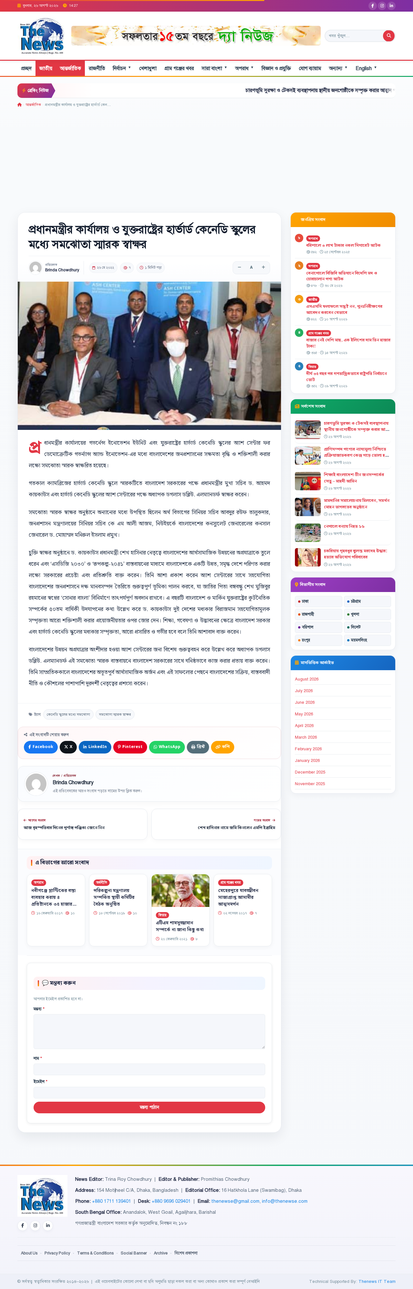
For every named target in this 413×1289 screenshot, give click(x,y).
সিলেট (356, 627)
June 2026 (305, 702)
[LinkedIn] (391, 6)
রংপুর (306, 640)
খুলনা (355, 614)
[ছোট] (239, 268)
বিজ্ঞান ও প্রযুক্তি (276, 68)
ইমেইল (40, 1081)
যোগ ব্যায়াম (310, 68)
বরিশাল (307, 627)
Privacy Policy (57, 1253)
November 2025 (310, 783)
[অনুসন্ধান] (389, 36)
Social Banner (134, 1253)
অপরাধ (244, 68)
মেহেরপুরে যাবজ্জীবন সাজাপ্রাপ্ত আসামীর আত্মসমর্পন (238, 897)
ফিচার (162, 915)
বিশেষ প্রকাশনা (186, 1253)
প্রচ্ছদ (26, 68)
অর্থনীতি (101, 882)
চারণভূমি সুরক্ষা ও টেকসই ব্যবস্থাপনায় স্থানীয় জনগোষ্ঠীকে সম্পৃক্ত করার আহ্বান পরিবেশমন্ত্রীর (285, 90)
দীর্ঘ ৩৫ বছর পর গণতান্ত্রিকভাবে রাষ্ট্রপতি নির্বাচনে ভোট (346, 376)
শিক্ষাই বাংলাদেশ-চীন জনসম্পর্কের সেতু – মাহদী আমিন (354, 477)
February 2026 (308, 749)
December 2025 (310, 772)
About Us (29, 1253)
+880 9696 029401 (171, 1201)
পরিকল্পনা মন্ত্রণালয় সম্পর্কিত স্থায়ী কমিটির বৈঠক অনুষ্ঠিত (114, 897)
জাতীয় (45, 68)
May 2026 (304, 714)
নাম (38, 1058)
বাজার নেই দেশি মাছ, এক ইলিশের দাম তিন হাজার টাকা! (348, 343)
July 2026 (304, 690)
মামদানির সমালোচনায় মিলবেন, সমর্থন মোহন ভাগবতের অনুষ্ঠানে (356, 503)
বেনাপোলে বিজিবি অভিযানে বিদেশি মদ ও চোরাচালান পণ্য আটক (341, 276)
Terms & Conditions (95, 1253)
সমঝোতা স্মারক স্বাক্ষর (115, 714)
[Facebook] (372, 6)
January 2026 (307, 760)
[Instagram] (382, 6)
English (366, 68)
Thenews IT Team (377, 1281)
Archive (160, 1253)
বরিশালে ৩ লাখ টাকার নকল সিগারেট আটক (343, 245)
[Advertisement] (206, 156)
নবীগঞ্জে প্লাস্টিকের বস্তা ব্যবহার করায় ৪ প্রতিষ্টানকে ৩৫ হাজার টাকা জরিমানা (53, 900)
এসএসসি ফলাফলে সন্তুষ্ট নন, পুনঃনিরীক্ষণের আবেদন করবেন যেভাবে (344, 309)
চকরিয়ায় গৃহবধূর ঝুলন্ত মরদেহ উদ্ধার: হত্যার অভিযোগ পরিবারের (355, 554)
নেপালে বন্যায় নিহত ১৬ (344, 526)
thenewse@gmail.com (235, 1201)
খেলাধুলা (147, 68)
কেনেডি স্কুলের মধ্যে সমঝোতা (68, 714)
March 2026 (306, 737)
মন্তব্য (39, 1009)
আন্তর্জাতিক (70, 68)
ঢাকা (305, 601)
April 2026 (304, 725)
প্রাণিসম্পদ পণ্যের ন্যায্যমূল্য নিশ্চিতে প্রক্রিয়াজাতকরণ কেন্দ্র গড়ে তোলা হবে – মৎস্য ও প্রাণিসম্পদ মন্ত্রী (356, 455)
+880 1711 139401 (111, 1201)
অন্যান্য (338, 68)
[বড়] (263, 268)
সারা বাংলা (214, 68)
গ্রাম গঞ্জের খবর (179, 68)
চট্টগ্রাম (356, 601)
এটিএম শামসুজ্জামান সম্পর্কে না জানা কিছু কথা (180, 926)
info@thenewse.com (284, 1201)
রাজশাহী (308, 614)
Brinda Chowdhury (62, 270)
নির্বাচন (122, 68)
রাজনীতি (97, 68)
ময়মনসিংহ (359, 640)
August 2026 (306, 679)
